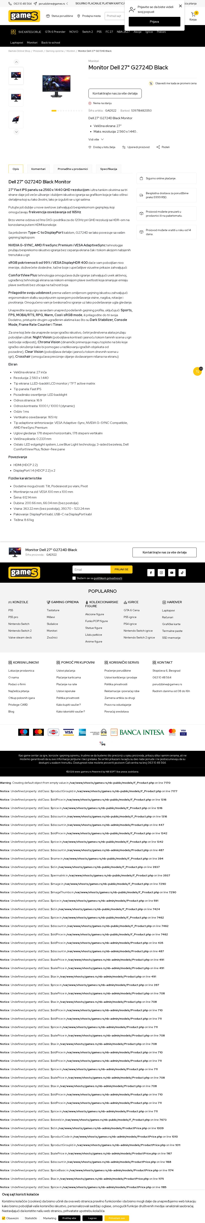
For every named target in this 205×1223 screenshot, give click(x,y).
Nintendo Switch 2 (20, 630)
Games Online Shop (19, 51)
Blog (11, 711)
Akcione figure (94, 614)
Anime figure (93, 641)
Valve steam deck (20, 637)
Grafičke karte (171, 624)
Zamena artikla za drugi (120, 698)
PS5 (10, 610)
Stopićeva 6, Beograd (166, 670)
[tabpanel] (56, 86)
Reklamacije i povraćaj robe (122, 691)
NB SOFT (111, 771)
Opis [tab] (16, 169)
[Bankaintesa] (138, 732)
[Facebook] (151, 572)
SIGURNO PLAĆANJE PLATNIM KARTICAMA (102, 3)
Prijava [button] (154, 22)
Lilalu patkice (93, 634)
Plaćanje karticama (68, 677)
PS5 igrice (130, 617)
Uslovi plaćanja (65, 670)
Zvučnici (52, 637)
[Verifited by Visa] (183, 732)
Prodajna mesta (91, 16)
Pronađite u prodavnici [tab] (73, 169)
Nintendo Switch (18, 624)
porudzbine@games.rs (52, 3)
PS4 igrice (130, 624)
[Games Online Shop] (24, 16)
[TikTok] (182, 572)
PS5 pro (13, 617)
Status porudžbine (62, 16)
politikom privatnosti (108, 578)
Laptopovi (168, 610)
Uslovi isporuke (65, 691)
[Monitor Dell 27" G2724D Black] (14, 552)
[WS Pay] (98, 732)
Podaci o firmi (17, 684)
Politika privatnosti (67, 698)
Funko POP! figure (96, 621)
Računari (167, 617)
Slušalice (52, 624)
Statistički (31, 1218)
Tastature (53, 610)
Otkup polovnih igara (21, 698)
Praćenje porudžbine (118, 670)
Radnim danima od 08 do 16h (171, 691)
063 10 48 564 (23, 3)
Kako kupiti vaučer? (68, 704)
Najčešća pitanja (187, 3)
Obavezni (12, 1218)
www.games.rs (83, 771)
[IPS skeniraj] (102, 743)
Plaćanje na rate (66, 684)
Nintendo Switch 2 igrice (139, 637)
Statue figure (93, 628)
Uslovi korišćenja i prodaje (121, 677)
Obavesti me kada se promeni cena (176, 83)
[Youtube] (171, 572)
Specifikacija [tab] (108, 169)
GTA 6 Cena (132, 610)
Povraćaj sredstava (117, 711)
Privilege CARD (18, 704)
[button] (101, 147)
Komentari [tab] (38, 169)
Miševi (51, 617)
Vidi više (94, 139)
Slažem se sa (99, 578)
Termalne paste (172, 631)
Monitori (70, 51)
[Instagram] (161, 572)
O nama (13, 677)
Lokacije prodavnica (21, 670)
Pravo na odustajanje (118, 704)
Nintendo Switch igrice (138, 630)
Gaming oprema (54, 51)
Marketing (49, 1218)
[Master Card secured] (172, 732)
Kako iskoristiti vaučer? (70, 711)
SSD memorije (171, 637)
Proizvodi (38, 51)
